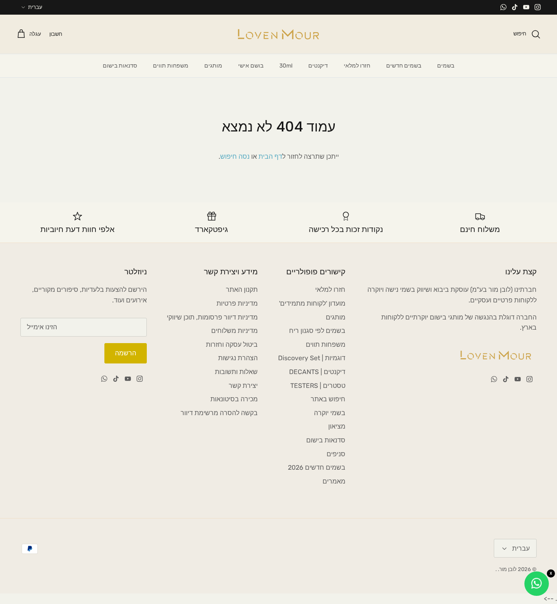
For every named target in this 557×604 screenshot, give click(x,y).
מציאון (336, 426)
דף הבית (270, 156)
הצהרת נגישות (238, 358)
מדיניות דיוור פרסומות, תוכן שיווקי (212, 317)
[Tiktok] (515, 7)
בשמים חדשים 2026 (316, 467)
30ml (285, 65)
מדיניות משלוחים (234, 331)
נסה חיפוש (235, 156)
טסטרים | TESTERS (317, 386)
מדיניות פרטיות (237, 303)
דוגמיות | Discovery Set (311, 358)
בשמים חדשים (403, 65)
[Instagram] (538, 7)
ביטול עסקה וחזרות (232, 344)
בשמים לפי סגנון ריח (317, 331)
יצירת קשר (243, 386)
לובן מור (508, 569)
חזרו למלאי (357, 65)
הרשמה (125, 353)
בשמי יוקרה (329, 413)
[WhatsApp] (503, 7)
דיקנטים (318, 65)
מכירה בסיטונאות (234, 399)
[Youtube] (526, 7)
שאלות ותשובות (236, 372)
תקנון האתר (242, 289)
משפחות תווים (170, 65)
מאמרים (334, 481)
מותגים (213, 65)
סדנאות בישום (120, 65)
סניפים (336, 454)
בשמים (445, 65)
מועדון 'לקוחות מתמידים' (312, 303)
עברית (35, 7)
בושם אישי (250, 65)
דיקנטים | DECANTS (317, 372)
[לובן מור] (278, 34)
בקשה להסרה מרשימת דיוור (219, 413)
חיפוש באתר (328, 399)
